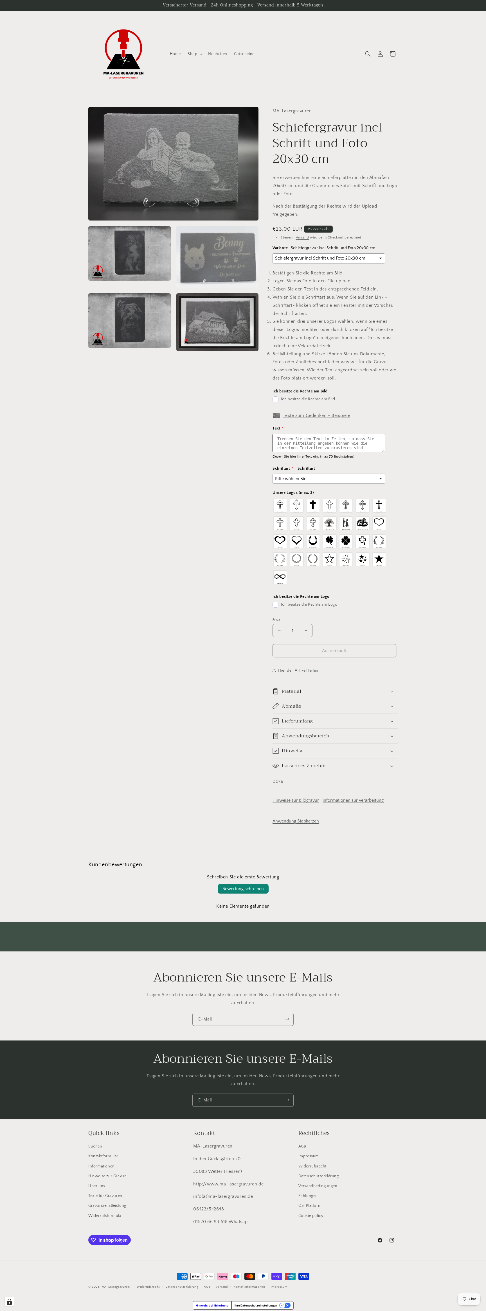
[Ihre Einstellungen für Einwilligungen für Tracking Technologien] (9, 1302)
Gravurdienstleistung (107, 1205)
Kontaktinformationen (249, 1287)
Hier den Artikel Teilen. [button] (298, 670)
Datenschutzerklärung (318, 1176)
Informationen (101, 1166)
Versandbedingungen (318, 1186)
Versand (302, 237)
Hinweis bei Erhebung (212, 1305)
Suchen (95, 1146)
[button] (194, 54)
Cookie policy (310, 1216)
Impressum (308, 1156)
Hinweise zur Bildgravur (296, 800)
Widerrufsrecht (312, 1166)
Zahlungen (308, 1196)
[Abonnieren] (287, 1019)
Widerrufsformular (105, 1216)
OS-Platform (310, 1205)
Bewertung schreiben (243, 888)
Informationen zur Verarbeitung (353, 800)
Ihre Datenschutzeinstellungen (256, 1305)
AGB (302, 1146)
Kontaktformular (103, 1156)
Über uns (96, 1186)
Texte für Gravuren (105, 1196)
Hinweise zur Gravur (107, 1176)
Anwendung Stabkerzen (296, 821)
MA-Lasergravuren (116, 1287)
